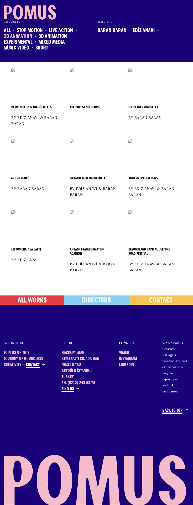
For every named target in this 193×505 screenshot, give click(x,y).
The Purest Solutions (85, 108)
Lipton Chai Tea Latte (26, 250)
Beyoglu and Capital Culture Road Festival (149, 252)
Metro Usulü (20, 179)
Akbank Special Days (143, 179)
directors (96, 301)
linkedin (126, 365)
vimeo (124, 353)
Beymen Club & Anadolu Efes (31, 108)
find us (68, 389)
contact (160, 301)
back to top (172, 411)
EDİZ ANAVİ (28, 118)
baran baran (148, 118)
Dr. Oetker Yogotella (143, 108)
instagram (128, 359)
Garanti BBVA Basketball (88, 179)
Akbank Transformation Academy (87, 252)
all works (32, 301)
